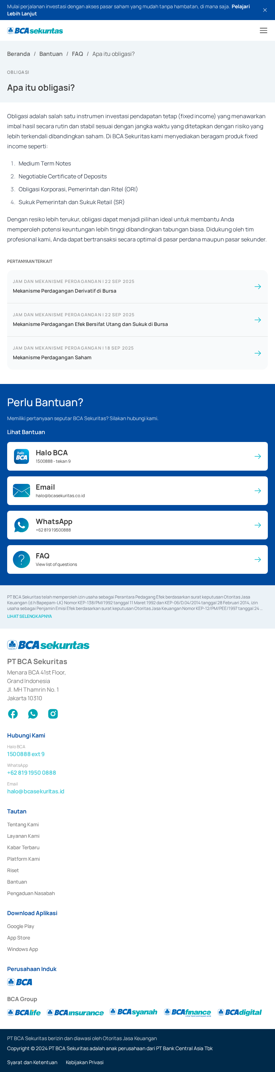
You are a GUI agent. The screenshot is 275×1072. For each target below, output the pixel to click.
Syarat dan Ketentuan (32, 1062)
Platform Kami (23, 858)
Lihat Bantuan (26, 432)
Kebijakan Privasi (84, 1062)
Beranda (18, 54)
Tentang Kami (23, 824)
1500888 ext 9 (26, 754)
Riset (13, 870)
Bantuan (51, 54)
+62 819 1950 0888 (31, 773)
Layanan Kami (23, 835)
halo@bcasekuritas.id (35, 791)
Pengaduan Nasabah (31, 893)
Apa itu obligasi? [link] (113, 54)
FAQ (77, 54)
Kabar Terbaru (23, 847)
